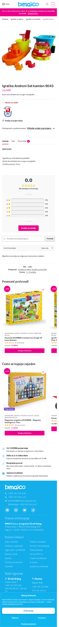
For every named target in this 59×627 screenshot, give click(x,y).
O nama (33, 562)
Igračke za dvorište (33, 19)
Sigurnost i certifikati (15, 550)
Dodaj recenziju (28, 228)
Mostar (38, 578)
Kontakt (9, 566)
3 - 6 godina (31, 272)
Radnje (8, 558)
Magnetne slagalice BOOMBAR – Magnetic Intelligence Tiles (23, 421)
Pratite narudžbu (38, 541)
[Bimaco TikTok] (33, 510)
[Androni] (8, 111)
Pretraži (50, 238)
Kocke (36, 415)
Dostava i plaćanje (14, 546)
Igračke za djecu (17, 19)
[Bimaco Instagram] (16, 510)
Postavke (42, 618)
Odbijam (15, 618)
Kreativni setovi (11, 417)
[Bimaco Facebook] (7, 510)
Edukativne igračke (12, 333)
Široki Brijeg (14, 578)
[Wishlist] (43, 290)
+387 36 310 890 (40, 587)
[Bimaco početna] (15, 487)
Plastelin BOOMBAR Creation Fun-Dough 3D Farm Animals (23, 339)
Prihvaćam (28, 610)
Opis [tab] (13, 141)
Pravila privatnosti (28, 624)
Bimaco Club (11, 554)
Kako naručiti (11, 541)
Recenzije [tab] (23, 141)
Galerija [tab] (5, 141)
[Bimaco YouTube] (24, 510)
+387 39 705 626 (13, 585)
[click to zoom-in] (28, 50)
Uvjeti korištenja (38, 558)
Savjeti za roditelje (39, 566)
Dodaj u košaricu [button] (24, 351)
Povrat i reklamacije (39, 546)
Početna (5, 19)
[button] (52, 4)
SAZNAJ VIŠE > (33, 13)
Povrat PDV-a (36, 554)
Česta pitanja (36, 550)
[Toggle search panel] (47, 4)
